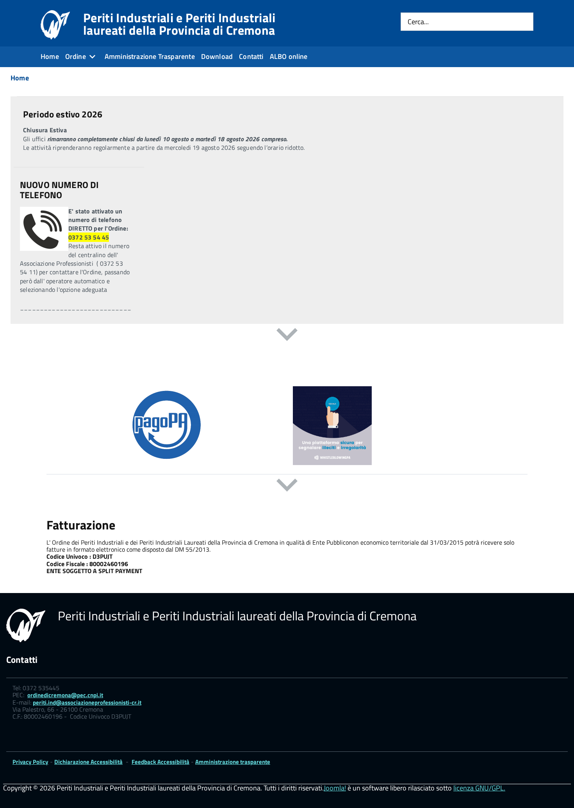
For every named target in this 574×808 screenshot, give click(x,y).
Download (217, 56)
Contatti (251, 56)
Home (50, 56)
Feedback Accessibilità (160, 761)
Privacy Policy (30, 761)
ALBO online (289, 56)
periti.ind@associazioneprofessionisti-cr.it (87, 702)
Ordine (75, 56)
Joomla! (335, 788)
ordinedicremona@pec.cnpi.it (65, 695)
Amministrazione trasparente (232, 761)
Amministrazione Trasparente (150, 56)
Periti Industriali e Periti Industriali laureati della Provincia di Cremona (179, 23)
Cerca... (418, 22)
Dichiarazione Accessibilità (88, 761)
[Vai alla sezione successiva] (287, 336)
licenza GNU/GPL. (479, 788)
